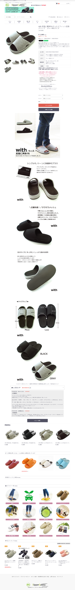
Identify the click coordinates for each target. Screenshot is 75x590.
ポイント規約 (34, 576)
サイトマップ (60, 576)
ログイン (68, 17)
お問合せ (55, 22)
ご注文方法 (47, 22)
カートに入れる (48, 105)
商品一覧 (28, 22)
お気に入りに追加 (48, 109)
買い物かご (65, 22)
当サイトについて (15, 576)
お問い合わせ (53, 576)
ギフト (37, 22)
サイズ (39, 98)
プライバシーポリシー (25, 576)
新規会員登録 (52, 17)
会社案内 (19, 22)
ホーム (10, 22)
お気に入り (61, 17)
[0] (56, 3)
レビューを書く (37, 420)
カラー (39, 95)
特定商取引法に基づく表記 (43, 576)
